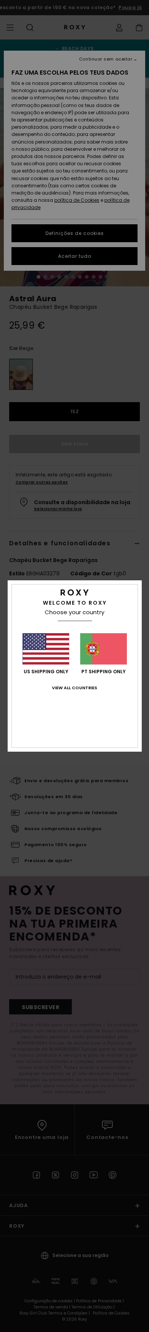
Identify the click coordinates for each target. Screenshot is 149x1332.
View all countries (74, 688)
